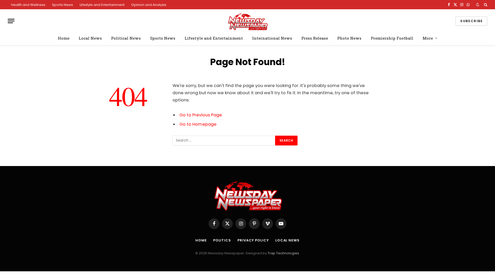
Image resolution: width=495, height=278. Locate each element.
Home (63, 38)
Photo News (349, 38)
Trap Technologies (283, 253)
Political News (126, 38)
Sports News (62, 4)
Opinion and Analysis (148, 4)
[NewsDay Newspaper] (247, 21)
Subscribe (471, 21)
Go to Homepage (198, 124)
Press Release (314, 38)
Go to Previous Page (200, 115)
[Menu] (11, 21)
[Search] (485, 4)
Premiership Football (392, 38)
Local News (90, 38)
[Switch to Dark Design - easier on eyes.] (478, 4)
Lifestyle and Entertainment (102, 4)
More (428, 38)
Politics (222, 240)
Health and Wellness (28, 4)
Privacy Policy (253, 240)
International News (272, 38)
